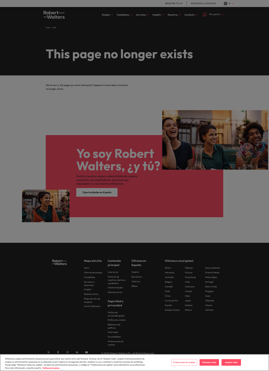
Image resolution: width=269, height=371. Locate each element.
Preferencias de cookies (184, 362)
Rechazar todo (209, 362)
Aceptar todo (231, 362)
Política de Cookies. (51, 367)
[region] (134, 362)
